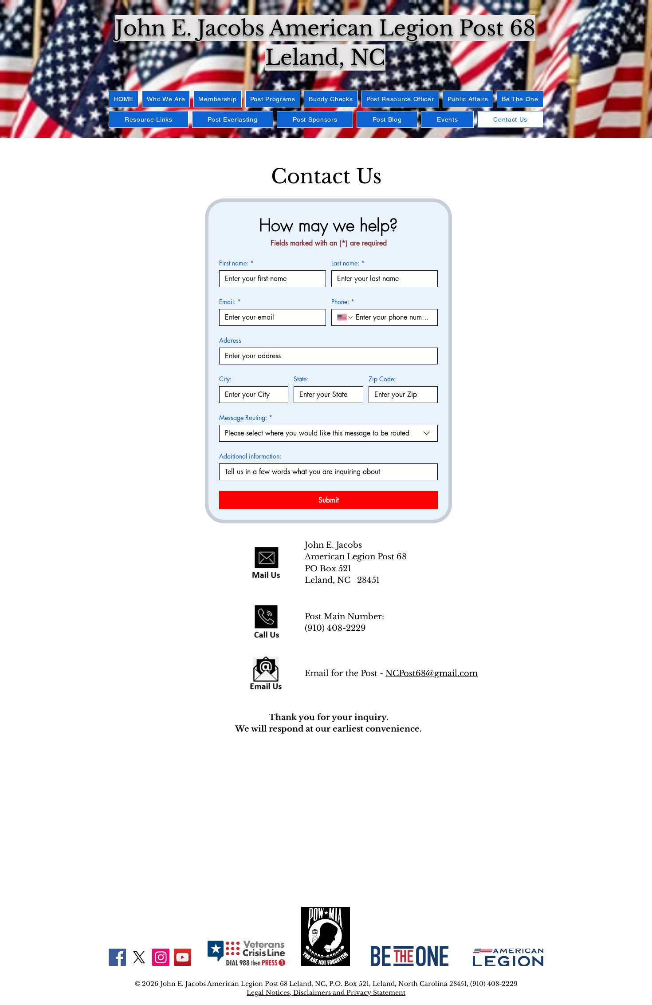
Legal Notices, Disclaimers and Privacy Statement (326, 993)
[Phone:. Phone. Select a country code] (345, 317)
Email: (230, 301)
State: (301, 379)
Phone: (342, 301)
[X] (139, 957)
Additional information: (250, 456)
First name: (236, 263)
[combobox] (328, 433)
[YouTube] (182, 957)
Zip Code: (382, 379)
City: (225, 379)
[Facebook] (117, 957)
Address (230, 340)
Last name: (348, 263)
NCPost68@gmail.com (431, 673)
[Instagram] (160, 957)
